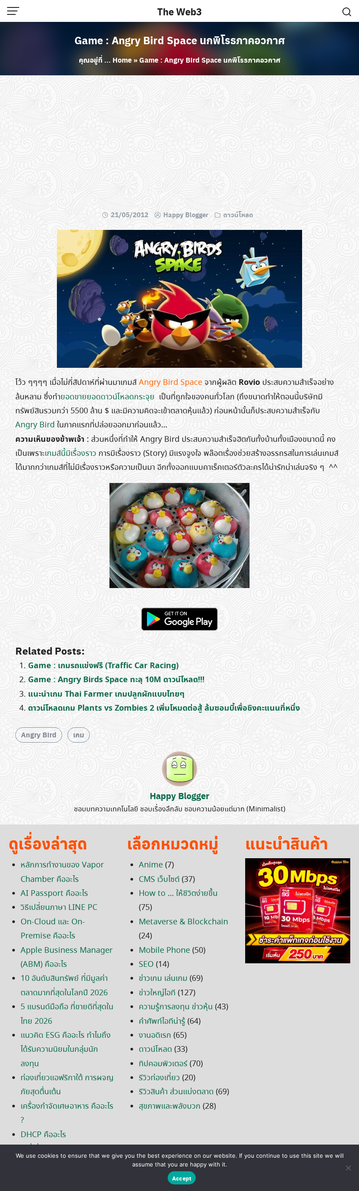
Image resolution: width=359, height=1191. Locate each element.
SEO (146, 964)
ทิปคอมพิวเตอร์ (163, 1064)
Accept (182, 1178)
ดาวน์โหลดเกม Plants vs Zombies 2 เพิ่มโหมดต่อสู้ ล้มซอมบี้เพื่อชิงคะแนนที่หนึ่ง (164, 708)
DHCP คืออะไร (43, 1135)
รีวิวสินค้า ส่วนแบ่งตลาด (176, 1092)
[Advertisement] (179, 145)
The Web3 (179, 11)
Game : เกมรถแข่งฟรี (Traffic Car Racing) (103, 666)
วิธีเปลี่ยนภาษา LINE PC (59, 907)
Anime (151, 865)
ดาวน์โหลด (238, 214)
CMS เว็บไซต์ (159, 879)
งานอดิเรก (155, 1035)
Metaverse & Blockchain (183, 922)
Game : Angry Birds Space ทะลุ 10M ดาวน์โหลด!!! (116, 680)
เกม (78, 734)
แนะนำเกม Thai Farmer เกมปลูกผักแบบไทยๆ (106, 694)
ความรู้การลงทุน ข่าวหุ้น (176, 1007)
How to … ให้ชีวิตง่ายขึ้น (178, 893)
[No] (348, 1167)
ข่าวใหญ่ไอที (157, 993)
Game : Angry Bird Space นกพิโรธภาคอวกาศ (179, 40)
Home (122, 60)
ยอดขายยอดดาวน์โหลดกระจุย (107, 397)
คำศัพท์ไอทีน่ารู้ (162, 1021)
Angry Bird (35, 425)
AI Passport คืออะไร (54, 893)
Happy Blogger (185, 214)
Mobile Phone (164, 950)
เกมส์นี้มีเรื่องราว (70, 453)
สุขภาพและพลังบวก (170, 1106)
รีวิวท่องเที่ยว (159, 1078)
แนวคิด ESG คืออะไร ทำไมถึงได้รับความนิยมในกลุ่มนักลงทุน (66, 1050)
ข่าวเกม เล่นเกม (163, 978)
